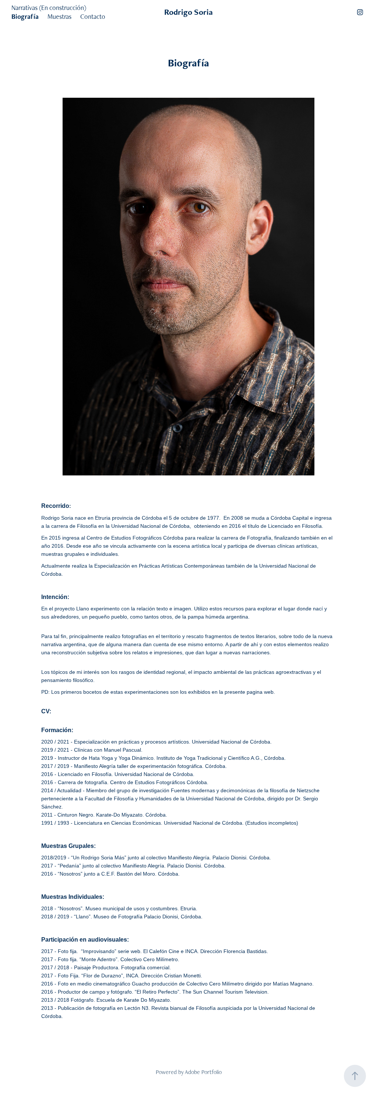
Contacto (92, 16)
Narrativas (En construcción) (48, 7)
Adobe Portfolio (203, 1072)
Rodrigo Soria (188, 12)
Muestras (59, 16)
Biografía (25, 16)
